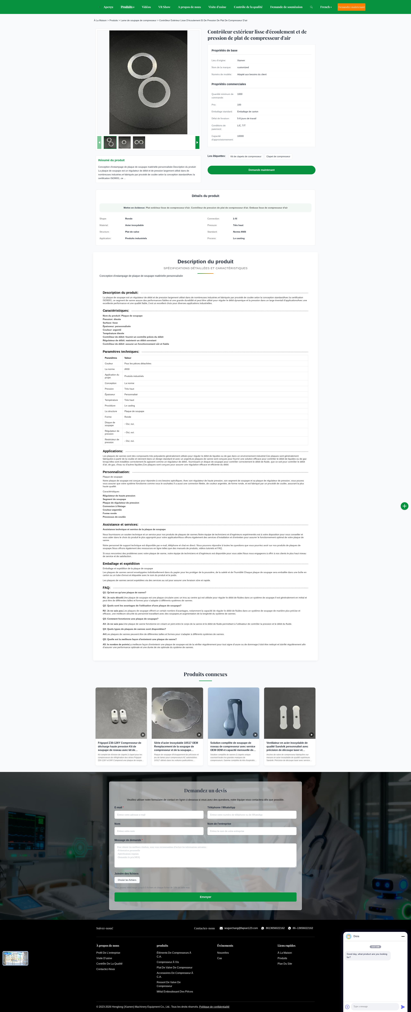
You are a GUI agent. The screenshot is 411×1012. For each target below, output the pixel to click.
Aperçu (108, 7)
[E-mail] (408, 502)
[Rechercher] (311, 7)
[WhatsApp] (408, 516)
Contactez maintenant (121, 760)
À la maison (285, 952)
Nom (117, 823)
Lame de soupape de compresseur (138, 20)
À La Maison (100, 20)
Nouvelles (223, 952)
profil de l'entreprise (108, 952)
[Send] (403, 1006)
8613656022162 (275, 928)
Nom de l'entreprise (219, 823)
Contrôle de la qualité (248, 7)
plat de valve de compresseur (174, 967)
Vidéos (146, 7)
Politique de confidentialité (214, 1006)
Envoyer (205, 897)
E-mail (119, 807)
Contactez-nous (105, 969)
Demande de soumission (286, 7)
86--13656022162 (303, 928)
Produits (127, 7)
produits (282, 958)
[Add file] (347, 1006)
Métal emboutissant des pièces (175, 991)
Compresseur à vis (168, 962)
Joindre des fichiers (126, 873)
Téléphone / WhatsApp (221, 807)
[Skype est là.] (408, 509)
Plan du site (285, 963)
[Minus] (403, 936)
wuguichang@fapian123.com (241, 928)
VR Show (164, 7)
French (326, 7)
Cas (219, 958)
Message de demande (128, 840)
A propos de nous (189, 7)
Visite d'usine (217, 7)
